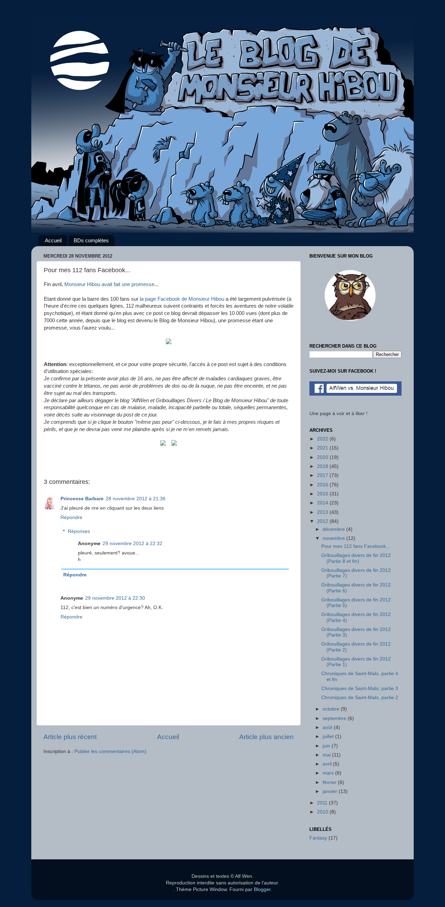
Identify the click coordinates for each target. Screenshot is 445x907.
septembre (335, 718)
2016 (323, 484)
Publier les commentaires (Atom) (110, 751)
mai (327, 755)
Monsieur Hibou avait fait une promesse (109, 284)
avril (328, 764)
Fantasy (318, 838)
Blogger (262, 889)
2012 (323, 521)
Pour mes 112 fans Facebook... (355, 546)
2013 (323, 512)
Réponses (79, 531)
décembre (334, 529)
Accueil (53, 240)
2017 (323, 475)
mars (329, 773)
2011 (323, 802)
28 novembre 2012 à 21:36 (135, 498)
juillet (329, 736)
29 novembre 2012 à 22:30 (115, 598)
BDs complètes (91, 240)
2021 (323, 448)
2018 (323, 466)
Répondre (71, 517)
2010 (323, 812)
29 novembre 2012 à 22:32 (132, 543)
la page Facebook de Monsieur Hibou (182, 299)
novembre (334, 538)
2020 (323, 457)
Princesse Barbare (82, 498)
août (328, 727)
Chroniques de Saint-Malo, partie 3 (359, 688)
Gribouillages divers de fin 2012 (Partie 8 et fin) (356, 558)
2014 (323, 502)
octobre (332, 709)
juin (327, 745)
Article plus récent (70, 736)
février (330, 782)
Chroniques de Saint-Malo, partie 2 (359, 697)
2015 (323, 493)
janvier (331, 791)
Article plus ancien (266, 736)
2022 (323, 439)
